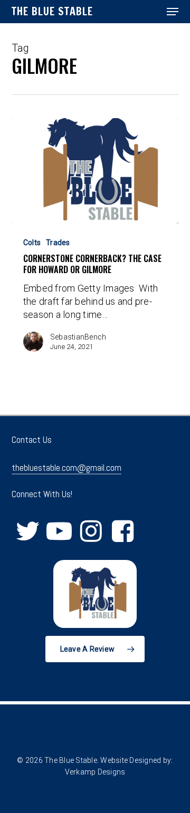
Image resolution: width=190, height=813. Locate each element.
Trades (58, 242)
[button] (172, 11)
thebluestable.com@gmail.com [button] (66, 467)
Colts (32, 242)
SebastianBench (78, 337)
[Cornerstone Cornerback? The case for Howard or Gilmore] (95, 171)
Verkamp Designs (95, 772)
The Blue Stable (52, 11)
